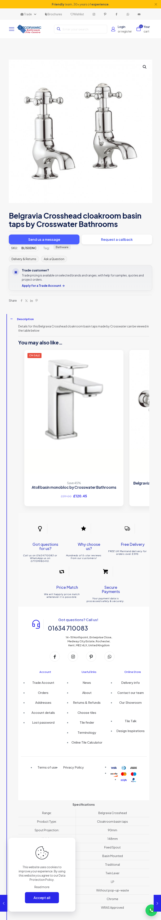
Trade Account (43, 682)
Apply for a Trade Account (43, 285)
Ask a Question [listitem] (54, 259)
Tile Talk (130, 721)
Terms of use (47, 767)
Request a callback (117, 239)
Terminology (87, 732)
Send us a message (44, 239)
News (87, 682)
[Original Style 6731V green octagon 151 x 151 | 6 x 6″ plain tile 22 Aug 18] (3, 903)
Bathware (62, 247)
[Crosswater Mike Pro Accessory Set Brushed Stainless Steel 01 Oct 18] (157, 903)
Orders (43, 693)
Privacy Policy (73, 767)
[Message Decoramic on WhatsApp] (151, 910)
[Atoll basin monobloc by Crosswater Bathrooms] (73, 399)
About (87, 693)
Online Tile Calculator (86, 742)
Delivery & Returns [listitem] (24, 259)
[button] (145, 67)
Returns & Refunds (87, 702)
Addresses (43, 702)
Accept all (42, 897)
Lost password (43, 722)
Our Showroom (130, 702)
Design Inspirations (130, 731)
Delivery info (130, 682)
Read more (41, 887)
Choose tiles (87, 712)
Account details (43, 712)
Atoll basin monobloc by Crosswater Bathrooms (74, 487)
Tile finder (87, 722)
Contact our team (130, 693)
